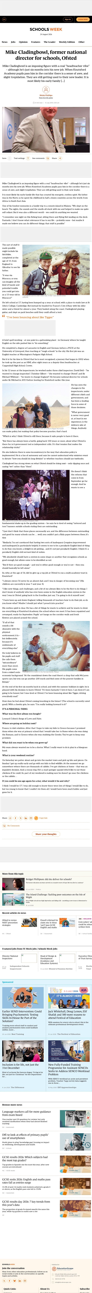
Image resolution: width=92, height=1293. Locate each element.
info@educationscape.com (63, 1282)
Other (81, 42)
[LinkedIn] (20, 1281)
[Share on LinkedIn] (26, 818)
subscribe (83, 19)
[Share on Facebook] (15, 818)
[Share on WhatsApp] (10, 818)
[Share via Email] (31, 818)
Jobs (13, 42)
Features (35, 42)
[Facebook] (9, 1281)
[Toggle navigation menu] (4, 19)
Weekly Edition (67, 42)
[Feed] (4, 1281)
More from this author (46, 98)
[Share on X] (21, 818)
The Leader (49, 42)
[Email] (25, 1281)
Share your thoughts (46, 834)
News (4, 42)
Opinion (23, 42)
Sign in (68, 19)
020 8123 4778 (60, 1279)
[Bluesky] (15, 1281)
